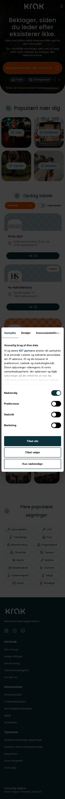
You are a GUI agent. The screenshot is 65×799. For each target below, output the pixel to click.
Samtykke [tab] (10, 332)
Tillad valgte (32, 452)
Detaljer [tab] (26, 332)
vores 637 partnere (23, 350)
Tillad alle (32, 441)
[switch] (56, 404)
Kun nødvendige (32, 463)
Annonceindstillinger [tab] (49, 332)
